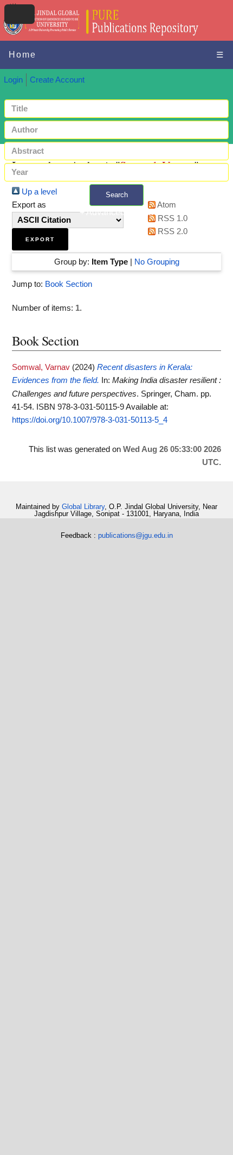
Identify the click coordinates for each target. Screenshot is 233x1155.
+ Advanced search (116, 212)
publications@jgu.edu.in (135, 535)
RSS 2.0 (171, 231)
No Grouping (156, 262)
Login (13, 80)
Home (22, 54)
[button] (40, 239)
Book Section (68, 284)
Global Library (83, 507)
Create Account (57, 80)
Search (117, 195)
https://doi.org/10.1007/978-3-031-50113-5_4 (89, 420)
